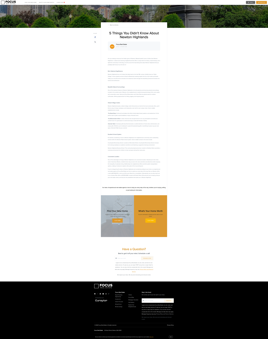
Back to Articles (114, 25)
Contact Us (118, 299)
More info (151, 336)
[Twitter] (97, 294)
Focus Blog (131, 297)
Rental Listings (118, 306)
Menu (251, 2)
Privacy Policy (170, 325)
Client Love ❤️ (61, 2)
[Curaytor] (101, 302)
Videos (130, 295)
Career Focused (119, 301)
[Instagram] (106, 294)
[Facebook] (94, 294)
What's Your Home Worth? (46, 2)
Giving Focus (118, 304)
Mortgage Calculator (133, 300)
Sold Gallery (131, 302)
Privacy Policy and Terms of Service (164, 314)
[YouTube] (103, 294)
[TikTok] (108, 294)
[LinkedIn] (100, 294)
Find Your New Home (30, 2)
